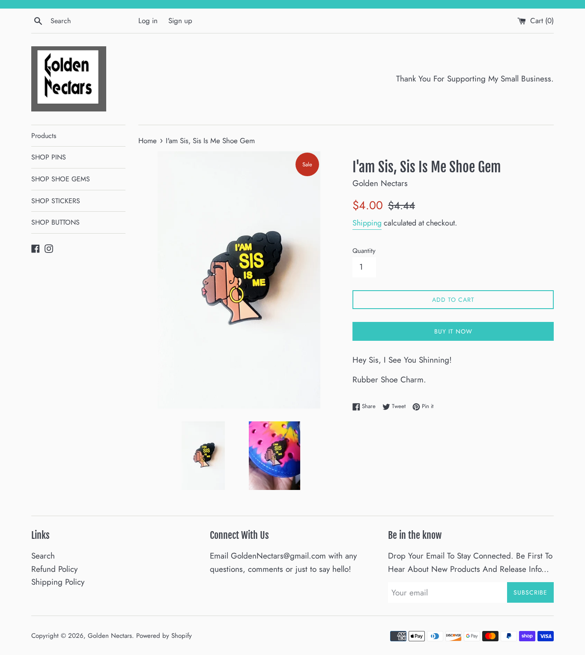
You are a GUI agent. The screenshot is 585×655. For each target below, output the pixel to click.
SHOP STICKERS (55, 201)
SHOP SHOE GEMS (60, 179)
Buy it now (453, 331)
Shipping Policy (57, 582)
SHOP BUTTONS (55, 222)
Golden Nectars (110, 635)
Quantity (364, 250)
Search (43, 556)
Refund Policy (54, 569)
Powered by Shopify (164, 635)
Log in (148, 20)
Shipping (367, 222)
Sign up (180, 20)
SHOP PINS (48, 157)
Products (43, 136)
